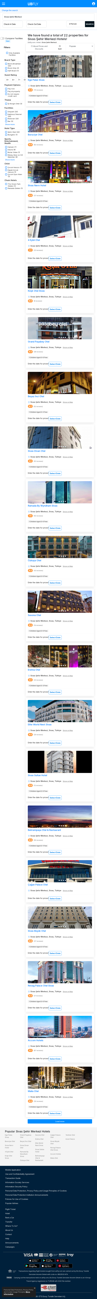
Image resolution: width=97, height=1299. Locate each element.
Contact (8, 1234)
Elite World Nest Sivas (39, 1144)
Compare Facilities (14, 38)
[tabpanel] (60, 66)
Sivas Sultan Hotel (39, 1150)
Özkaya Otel (24, 1160)
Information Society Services (17, 1182)
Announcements (12, 1243)
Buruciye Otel (10, 1141)
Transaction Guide (12, 1178)
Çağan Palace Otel (55, 1136)
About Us (9, 1230)
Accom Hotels (55, 1154)
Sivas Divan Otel (24, 1146)
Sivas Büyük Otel (54, 1142)
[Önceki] (31, 66)
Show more (10, 124)
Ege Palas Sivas (8, 1136)
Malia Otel (54, 1158)
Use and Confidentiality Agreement (19, 1174)
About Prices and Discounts (40, 47)
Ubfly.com (31, 42)
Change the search (10, 10)
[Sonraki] (89, 66)
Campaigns (10, 1247)
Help (7, 1238)
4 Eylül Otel (9, 1152)
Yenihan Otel (70, 1135)
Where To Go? (11, 1226)
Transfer (8, 1222)
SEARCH (90, 24)
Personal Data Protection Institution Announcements (26, 1195)
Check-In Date (10, 24)
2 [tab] (59, 75)
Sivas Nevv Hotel (9, 1146)
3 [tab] (61, 75)
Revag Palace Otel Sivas (55, 1149)
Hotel (39, 42)
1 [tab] (55, 75)
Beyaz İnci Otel (25, 1141)
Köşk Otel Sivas (8, 1157)
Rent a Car (9, 1218)
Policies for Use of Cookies (16, 1199)
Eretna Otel (39, 1139)
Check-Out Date (34, 24)
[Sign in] (92, 4)
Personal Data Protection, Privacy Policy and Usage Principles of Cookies (36, 1191)
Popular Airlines (11, 1203)
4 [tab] (63, 75)
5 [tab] (65, 75)
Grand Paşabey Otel (25, 1136)
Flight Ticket (10, 1209)
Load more (59, 1121)
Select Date (55, 102)
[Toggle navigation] (4, 3)
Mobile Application (13, 1170)
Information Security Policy (16, 1186)
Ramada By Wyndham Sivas (24, 1154)
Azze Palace (70, 1139)
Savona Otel (39, 1135)
